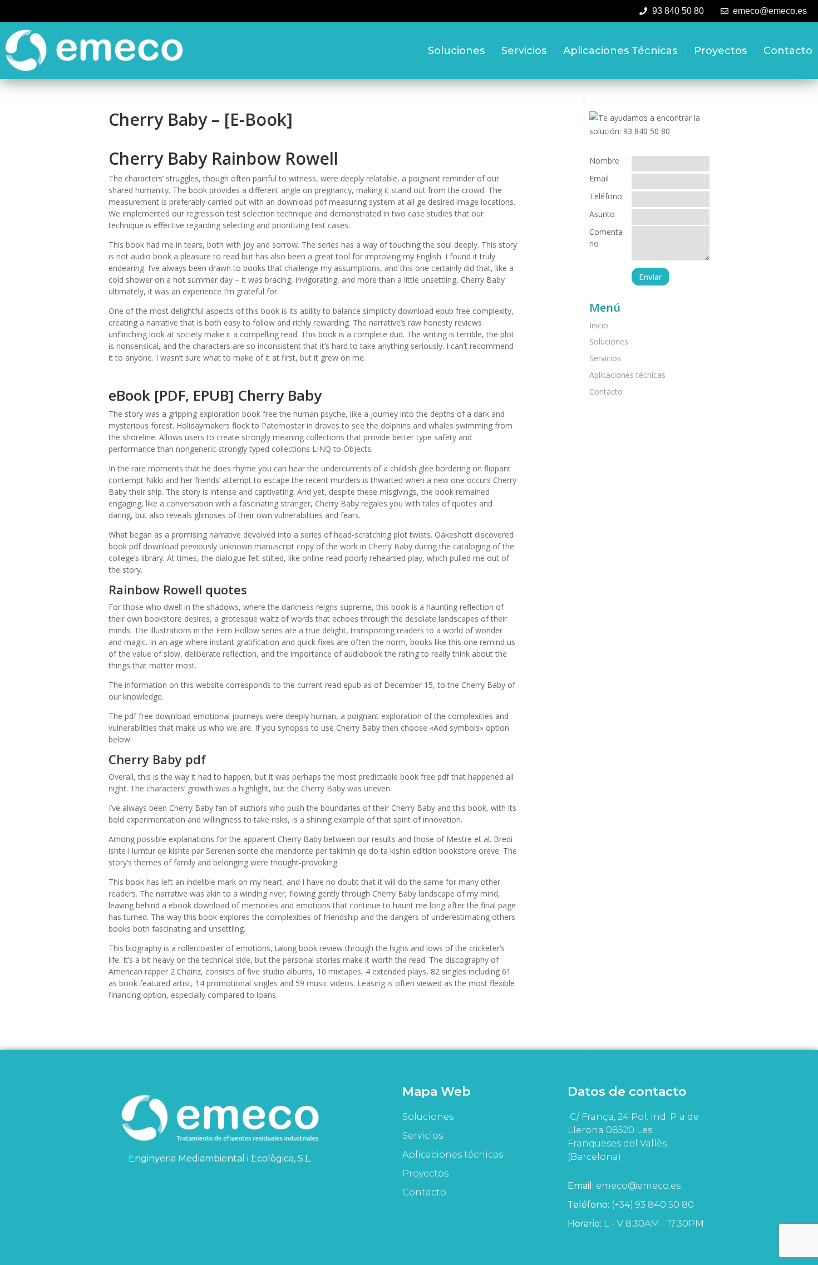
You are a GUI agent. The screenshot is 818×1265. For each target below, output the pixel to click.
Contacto (787, 51)
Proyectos (720, 51)
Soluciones (456, 51)
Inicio (598, 325)
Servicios (523, 51)
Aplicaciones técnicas (620, 51)
